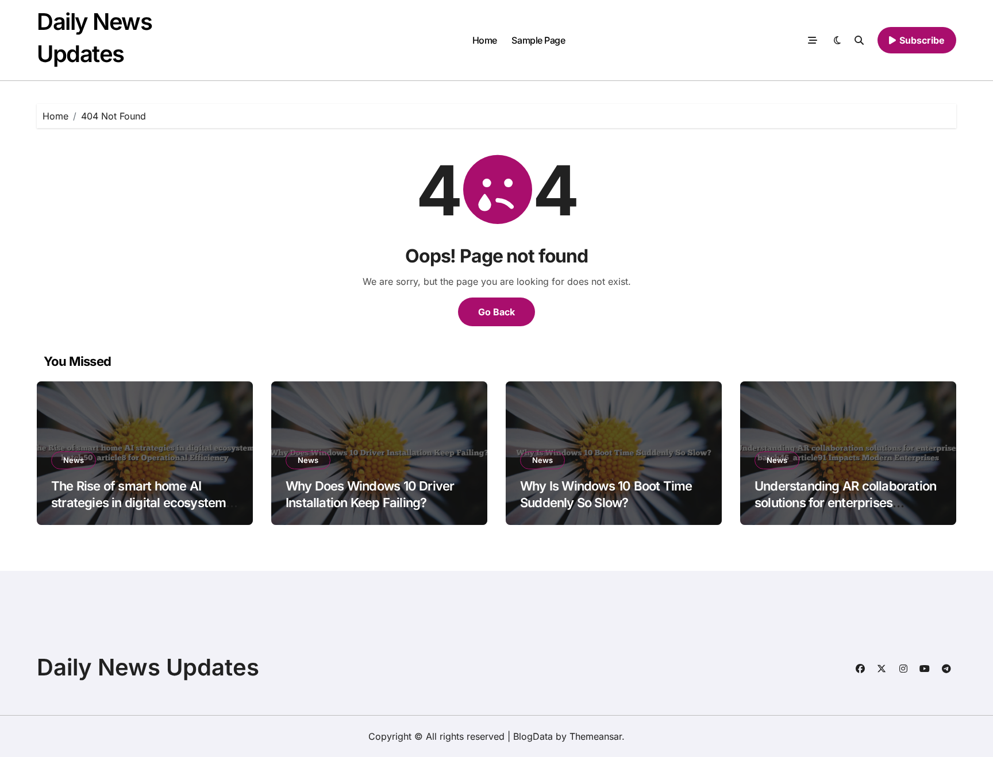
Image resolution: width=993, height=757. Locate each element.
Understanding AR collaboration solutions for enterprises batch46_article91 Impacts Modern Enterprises (845, 510)
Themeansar (595, 736)
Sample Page (538, 40)
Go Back (496, 312)
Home (484, 40)
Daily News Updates (148, 667)
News (73, 460)
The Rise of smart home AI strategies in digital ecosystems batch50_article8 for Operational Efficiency (143, 510)
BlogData (533, 736)
